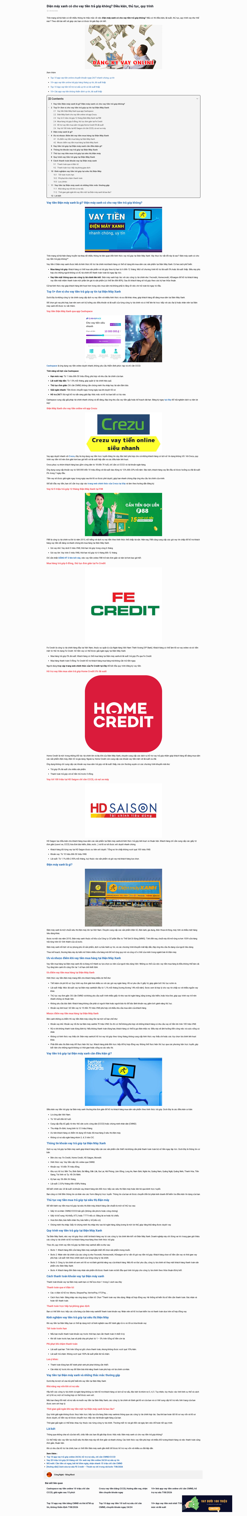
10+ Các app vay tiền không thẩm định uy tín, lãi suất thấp (76, 91)
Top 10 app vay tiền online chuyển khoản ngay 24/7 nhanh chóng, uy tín (82, 78)
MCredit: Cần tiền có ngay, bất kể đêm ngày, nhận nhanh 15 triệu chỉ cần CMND (84, 1463)
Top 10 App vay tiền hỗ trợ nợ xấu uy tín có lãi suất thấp (75, 87)
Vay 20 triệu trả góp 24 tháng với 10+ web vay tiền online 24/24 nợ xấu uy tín (83, 1460)
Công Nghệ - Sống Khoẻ (64, 1475)
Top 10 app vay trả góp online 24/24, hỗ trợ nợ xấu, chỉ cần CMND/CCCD (81, 1457)
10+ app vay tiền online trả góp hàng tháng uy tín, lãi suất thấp (78, 82)
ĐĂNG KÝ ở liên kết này (69, 558)
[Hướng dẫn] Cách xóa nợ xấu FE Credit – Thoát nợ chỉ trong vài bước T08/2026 (85, 1467)
